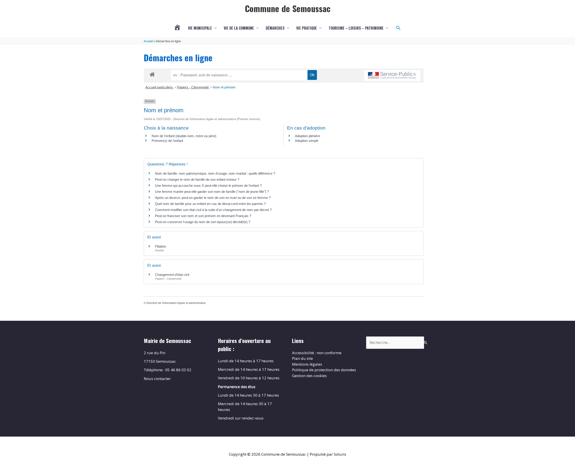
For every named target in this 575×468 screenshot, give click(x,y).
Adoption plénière (307, 136)
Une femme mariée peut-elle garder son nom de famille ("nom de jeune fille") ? (212, 191)
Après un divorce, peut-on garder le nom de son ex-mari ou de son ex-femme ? (213, 198)
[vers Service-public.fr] (392, 75)
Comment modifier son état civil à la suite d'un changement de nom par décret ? (213, 210)
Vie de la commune (239, 28)
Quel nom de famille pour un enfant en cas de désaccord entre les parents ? (210, 204)
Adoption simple (306, 141)
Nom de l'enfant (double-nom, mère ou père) (184, 136)
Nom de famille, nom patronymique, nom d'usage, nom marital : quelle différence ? (215, 173)
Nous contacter (157, 378)
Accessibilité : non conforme (316, 352)
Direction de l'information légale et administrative (176, 303)
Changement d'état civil (172, 275)
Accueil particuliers (159, 87)
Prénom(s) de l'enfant (167, 141)
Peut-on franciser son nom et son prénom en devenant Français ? (203, 216)
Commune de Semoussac (287, 8)
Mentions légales (307, 364)
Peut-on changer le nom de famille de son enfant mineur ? (197, 179)
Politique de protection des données (324, 369)
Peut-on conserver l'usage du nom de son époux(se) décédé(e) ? (202, 222)
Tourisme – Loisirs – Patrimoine (356, 28)
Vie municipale (200, 28)
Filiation (160, 246)
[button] (398, 28)
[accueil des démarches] (152, 73)
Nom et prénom (224, 87)
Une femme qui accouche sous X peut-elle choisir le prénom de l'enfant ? (208, 185)
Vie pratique (306, 28)
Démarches (275, 28)
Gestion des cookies (309, 375)
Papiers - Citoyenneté (193, 87)
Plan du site (302, 358)
